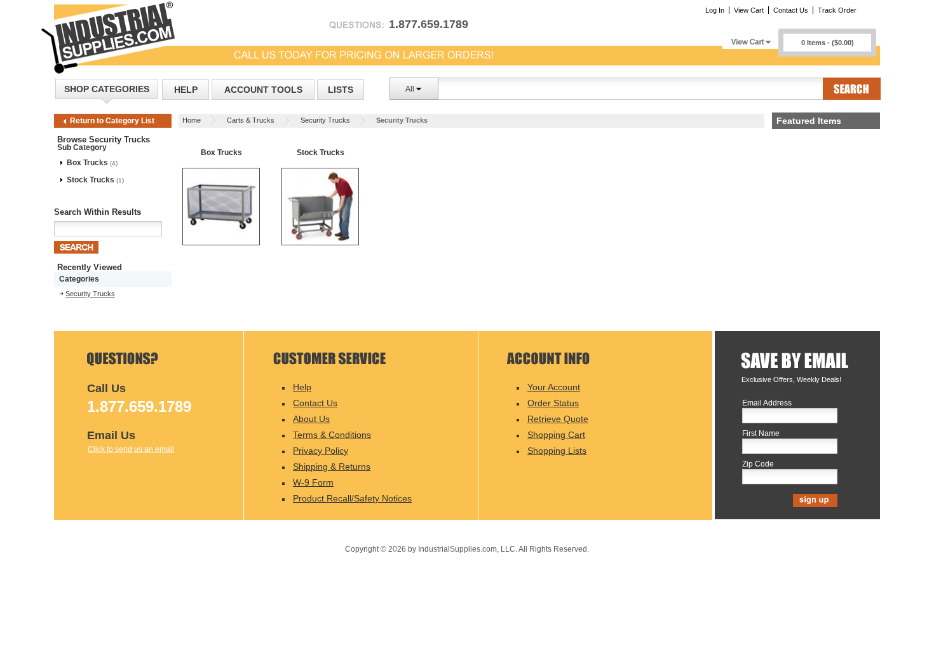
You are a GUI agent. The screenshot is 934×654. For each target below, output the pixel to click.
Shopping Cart (556, 435)
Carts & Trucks (250, 120)
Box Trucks (87, 162)
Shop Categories (106, 89)
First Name (761, 434)
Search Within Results (97, 212)
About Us (311, 419)
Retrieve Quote (557, 419)
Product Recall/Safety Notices (352, 498)
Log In (714, 10)
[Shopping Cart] (750, 38)
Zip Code (758, 464)
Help (186, 90)
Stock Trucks (90, 179)
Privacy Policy (320, 451)
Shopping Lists (556, 451)
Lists (340, 90)
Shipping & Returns (331, 466)
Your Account (553, 387)
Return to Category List (112, 120)
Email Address (767, 403)
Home (191, 120)
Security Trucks (325, 120)
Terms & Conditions (332, 435)
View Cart (749, 10)
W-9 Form (313, 482)
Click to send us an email (131, 449)
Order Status (553, 403)
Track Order (837, 10)
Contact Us (790, 10)
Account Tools (263, 90)
